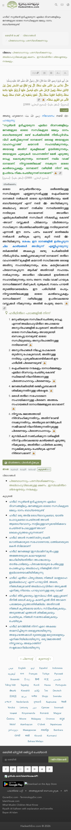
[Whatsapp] (20, 769)
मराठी (27, 735)
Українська (56, 724)
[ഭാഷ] (68, 5)
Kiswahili (25, 690)
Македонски (29, 730)
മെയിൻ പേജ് (12, 35)
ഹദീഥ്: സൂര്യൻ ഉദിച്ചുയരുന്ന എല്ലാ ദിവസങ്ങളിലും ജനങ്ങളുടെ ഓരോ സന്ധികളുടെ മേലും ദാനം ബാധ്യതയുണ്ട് (38, 506)
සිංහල (27, 679)
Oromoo (50, 719)
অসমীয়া (34, 696)
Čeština (10, 719)
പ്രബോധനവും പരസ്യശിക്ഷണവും (28, 40)
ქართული (13, 730)
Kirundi (38, 735)
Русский (58, 674)
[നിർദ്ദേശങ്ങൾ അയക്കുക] (43, 100)
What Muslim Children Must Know (20, 805)
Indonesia (57, 668)
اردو (32, 668)
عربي (11, 668)
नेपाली (63, 702)
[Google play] (35, 769)
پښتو (23, 696)
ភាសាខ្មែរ (45, 730)
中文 (46, 679)
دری (34, 707)
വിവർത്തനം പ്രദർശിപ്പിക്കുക (23, 462)
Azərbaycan (26, 724)
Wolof (12, 724)
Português (60, 685)
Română (44, 713)
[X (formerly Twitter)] (13, 769)
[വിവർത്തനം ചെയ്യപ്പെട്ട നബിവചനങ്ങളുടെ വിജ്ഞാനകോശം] (23, 5)
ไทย (46, 690)
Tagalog (25, 685)
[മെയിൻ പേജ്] (3, 5)
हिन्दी (37, 679)
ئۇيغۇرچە (11, 674)
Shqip (45, 696)
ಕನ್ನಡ (62, 719)
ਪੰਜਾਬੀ (17, 735)
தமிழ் (37, 690)
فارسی (57, 679)
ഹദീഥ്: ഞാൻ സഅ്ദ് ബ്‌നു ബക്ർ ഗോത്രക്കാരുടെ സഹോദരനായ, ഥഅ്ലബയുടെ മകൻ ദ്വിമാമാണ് (39, 541)
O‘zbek (41, 724)
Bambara (58, 730)
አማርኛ (8, 702)
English (22, 668)
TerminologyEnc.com (31, 797)
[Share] (44, 73)
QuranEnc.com (10, 797)
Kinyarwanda (28, 713)
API (66, 791)
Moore (22, 719)
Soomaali (58, 707)
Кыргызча (51, 702)
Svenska (57, 696)
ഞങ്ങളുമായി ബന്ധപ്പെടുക (43, 791)
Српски (45, 707)
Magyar (57, 713)
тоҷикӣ (13, 713)
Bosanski (14, 679)
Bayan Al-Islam (10, 812)
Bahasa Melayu (35, 741)
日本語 (13, 696)
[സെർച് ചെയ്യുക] (56, 5)
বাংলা (22, 674)
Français (33, 674)
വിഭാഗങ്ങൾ (29, 35)
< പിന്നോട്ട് (26, 658)
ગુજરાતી (37, 702)
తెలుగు (13, 690)
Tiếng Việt (10, 685)
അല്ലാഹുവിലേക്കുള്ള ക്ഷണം (18, 57)
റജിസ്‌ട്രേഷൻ (58, 759)
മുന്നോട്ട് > (44, 658)
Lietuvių (24, 707)
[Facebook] (5, 769)
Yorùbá (11, 707)
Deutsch (57, 690)
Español (43, 668)
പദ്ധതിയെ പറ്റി (15, 791)
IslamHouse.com (10, 801)
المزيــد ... (64, 110)
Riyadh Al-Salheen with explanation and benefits (27, 808)
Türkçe (45, 674)
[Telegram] (27, 769)
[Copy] (39, 100)
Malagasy (36, 719)
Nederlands (22, 702)
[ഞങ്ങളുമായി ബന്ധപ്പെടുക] (62, 5)
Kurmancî (52, 735)
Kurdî (36, 685)
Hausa (47, 685)
